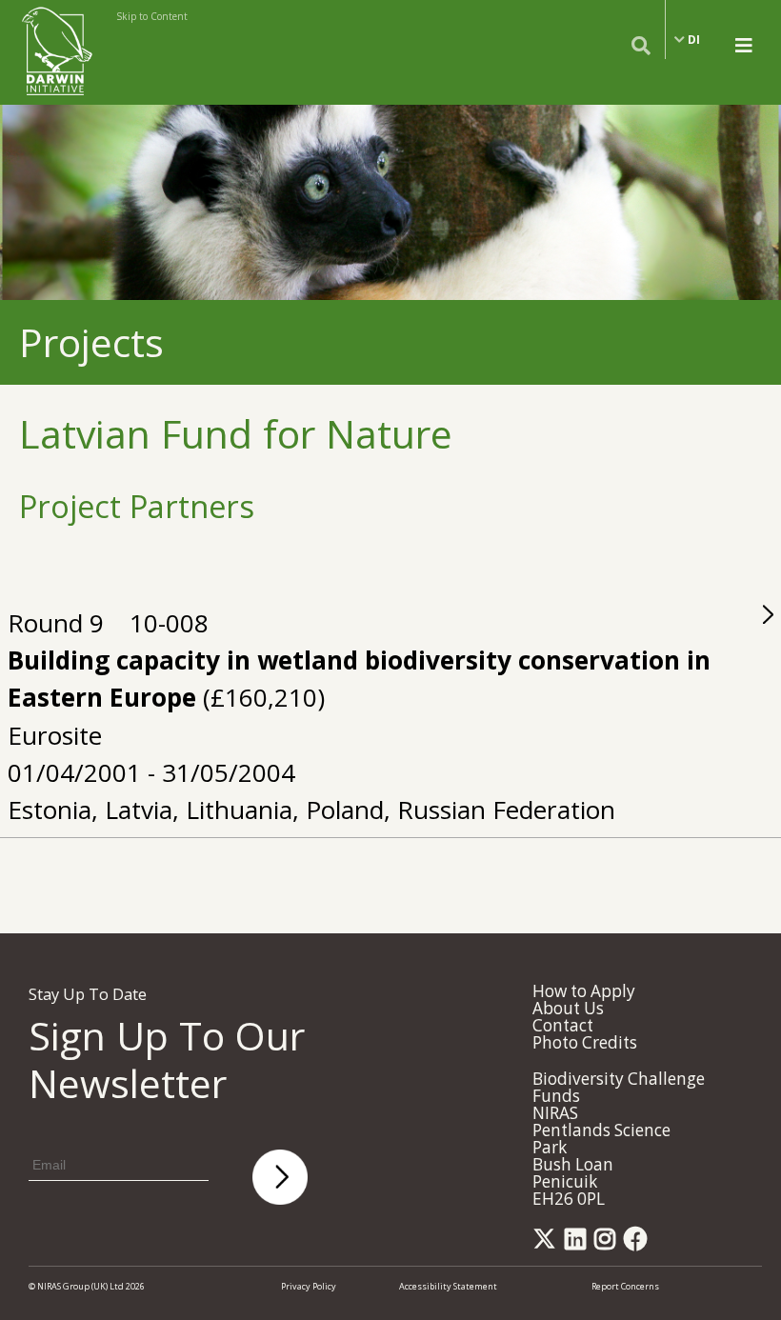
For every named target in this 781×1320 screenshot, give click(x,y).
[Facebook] (639, 1244)
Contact (562, 1025)
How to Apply (583, 991)
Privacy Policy (308, 1286)
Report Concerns (625, 1286)
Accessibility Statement (448, 1286)
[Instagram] (608, 1244)
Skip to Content (152, 16)
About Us (568, 1008)
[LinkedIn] (578, 1244)
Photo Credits (584, 1042)
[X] (547, 1244)
